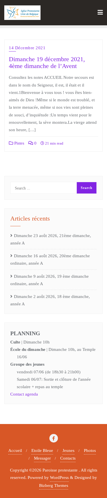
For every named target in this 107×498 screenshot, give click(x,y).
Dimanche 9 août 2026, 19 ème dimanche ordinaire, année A (49, 280)
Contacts (68, 458)
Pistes (18, 143)
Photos (90, 450)
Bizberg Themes (53, 485)
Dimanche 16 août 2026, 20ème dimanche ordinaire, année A (50, 260)
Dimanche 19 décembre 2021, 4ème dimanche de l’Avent (47, 62)
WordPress (59, 477)
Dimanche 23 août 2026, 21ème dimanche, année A (50, 239)
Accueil (15, 450)
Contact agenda (24, 394)
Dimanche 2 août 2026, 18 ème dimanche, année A (50, 300)
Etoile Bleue (42, 450)
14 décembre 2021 (27, 48)
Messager (42, 458)
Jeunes (68, 450)
